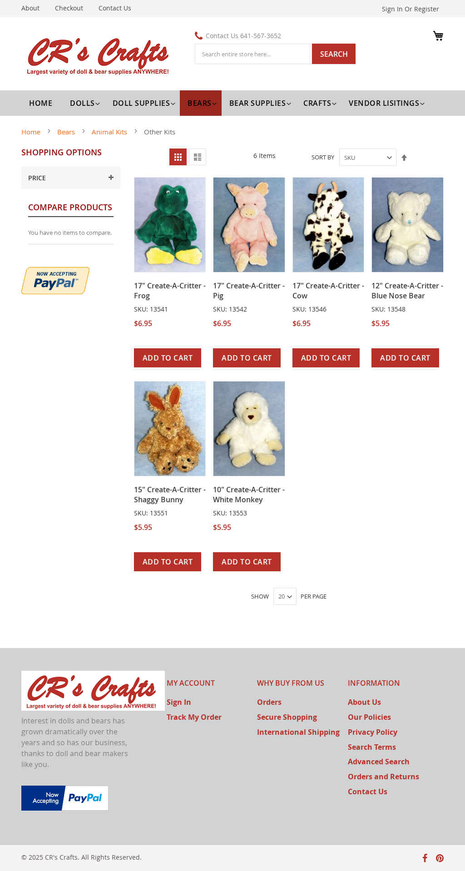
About (30, 8)
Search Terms (372, 747)
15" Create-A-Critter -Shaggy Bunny (170, 495)
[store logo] (99, 55)
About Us (364, 702)
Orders (269, 702)
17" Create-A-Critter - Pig (249, 291)
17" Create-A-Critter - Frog (170, 291)
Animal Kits (110, 131)
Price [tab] (37, 177)
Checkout (69, 8)
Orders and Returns (383, 777)
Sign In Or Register (410, 9)
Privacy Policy (372, 732)
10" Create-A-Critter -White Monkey (249, 495)
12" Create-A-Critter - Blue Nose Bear (407, 291)
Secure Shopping (287, 717)
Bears (67, 131)
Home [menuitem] (40, 103)
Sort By (323, 157)
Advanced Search (379, 762)
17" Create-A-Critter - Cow (328, 291)
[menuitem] (83, 103)
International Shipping (298, 732)
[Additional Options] (55, 279)
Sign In (179, 702)
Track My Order (194, 717)
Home (31, 131)
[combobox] (275, 54)
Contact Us (115, 8)
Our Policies (369, 717)
